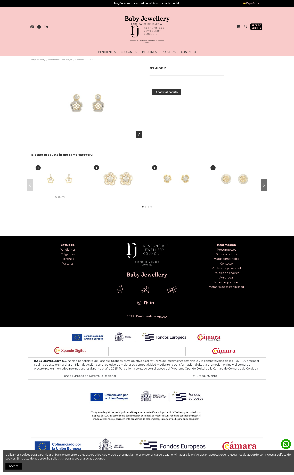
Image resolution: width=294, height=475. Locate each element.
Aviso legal (226, 277)
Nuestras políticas (226, 282)
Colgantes (68, 254)
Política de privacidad (226, 268)
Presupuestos (226, 249)
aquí (61, 458)
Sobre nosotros (226, 254)
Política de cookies (226, 273)
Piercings (67, 258)
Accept (14, 466)
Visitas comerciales (226, 258)
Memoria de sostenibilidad (226, 287)
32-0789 (60, 197)
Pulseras (67, 263)
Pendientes (67, 249)
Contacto (226, 263)
